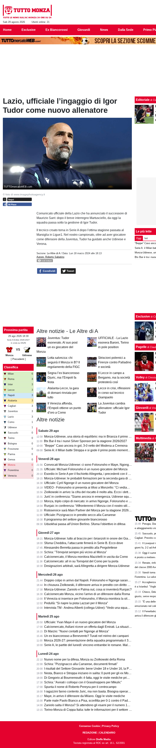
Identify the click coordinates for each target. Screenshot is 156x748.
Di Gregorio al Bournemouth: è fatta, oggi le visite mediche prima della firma (95, 677)
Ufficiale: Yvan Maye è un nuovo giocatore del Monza (80, 622)
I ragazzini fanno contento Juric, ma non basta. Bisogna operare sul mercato (95, 691)
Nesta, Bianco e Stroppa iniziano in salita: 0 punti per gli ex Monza (88, 673)
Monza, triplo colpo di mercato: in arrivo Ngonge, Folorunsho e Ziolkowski (93, 501)
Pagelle (141, 347)
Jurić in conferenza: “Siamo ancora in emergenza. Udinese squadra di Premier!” (97, 496)
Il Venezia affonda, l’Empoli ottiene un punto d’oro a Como (64, 408)
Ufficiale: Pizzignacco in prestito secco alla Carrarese (80, 514)
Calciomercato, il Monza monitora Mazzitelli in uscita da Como (86, 556)
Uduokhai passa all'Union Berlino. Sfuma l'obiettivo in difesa (84, 524)
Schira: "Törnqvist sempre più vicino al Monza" (75, 552)
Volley (140, 377)
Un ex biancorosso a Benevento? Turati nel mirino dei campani (86, 635)
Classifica (11, 367)
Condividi (48, 270)
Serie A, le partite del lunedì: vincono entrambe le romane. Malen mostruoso (95, 645)
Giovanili (142, 407)
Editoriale (143, 99)
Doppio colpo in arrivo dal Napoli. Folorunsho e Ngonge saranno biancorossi (96, 580)
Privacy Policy (110, 726)
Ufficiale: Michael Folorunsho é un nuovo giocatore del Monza (85, 469)
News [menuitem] (104, 29)
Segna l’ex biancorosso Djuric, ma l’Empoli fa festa (63, 377)
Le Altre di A (53, 253)
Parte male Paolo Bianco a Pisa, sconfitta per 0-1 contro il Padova (88, 700)
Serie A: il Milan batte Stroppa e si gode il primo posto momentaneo (89, 450)
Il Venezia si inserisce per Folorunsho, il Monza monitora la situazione (91, 598)
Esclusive (143, 316)
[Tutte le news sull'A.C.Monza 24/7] (27, 11)
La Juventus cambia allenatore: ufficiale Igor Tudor (114, 408)
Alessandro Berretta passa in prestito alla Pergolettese (80, 547)
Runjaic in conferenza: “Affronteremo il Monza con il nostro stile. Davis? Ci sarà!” (98, 505)
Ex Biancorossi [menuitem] (56, 29)
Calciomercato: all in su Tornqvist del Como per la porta (81, 561)
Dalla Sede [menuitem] (125, 29)
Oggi (138, 238)
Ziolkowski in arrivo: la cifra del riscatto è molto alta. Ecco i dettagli (88, 492)
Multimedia (143, 438)
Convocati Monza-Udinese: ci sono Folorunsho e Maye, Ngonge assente (93, 464)
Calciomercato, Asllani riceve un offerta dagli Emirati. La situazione (89, 626)
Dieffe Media (103, 739)
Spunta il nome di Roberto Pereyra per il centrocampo (80, 686)
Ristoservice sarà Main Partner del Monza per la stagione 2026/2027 (90, 510)
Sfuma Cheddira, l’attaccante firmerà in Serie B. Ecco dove (83, 543)
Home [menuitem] (7, 29)
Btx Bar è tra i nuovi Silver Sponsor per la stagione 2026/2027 (85, 441)
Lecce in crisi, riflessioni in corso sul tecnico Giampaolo (114, 393)
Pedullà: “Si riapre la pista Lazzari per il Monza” (76, 603)
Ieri (146, 238)
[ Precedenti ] (18, 359)
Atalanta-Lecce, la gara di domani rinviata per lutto (63, 393)
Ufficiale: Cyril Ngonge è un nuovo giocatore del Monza (81, 483)
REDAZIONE (90, 732)
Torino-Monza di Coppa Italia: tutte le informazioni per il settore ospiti (90, 709)
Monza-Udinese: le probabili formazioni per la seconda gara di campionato (94, 478)
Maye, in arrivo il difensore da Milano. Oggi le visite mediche (84, 696)
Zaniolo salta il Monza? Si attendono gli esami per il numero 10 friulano (92, 705)
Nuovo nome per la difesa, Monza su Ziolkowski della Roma (84, 659)
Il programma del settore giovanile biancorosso (75, 519)
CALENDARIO (107, 732)
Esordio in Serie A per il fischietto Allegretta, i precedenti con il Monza (90, 473)
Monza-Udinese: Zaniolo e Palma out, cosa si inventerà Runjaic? (88, 589)
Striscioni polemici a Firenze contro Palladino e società (114, 362)
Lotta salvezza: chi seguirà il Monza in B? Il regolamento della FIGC (64, 362)
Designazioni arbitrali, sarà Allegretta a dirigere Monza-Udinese (87, 565)
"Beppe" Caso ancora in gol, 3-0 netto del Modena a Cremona (85, 445)
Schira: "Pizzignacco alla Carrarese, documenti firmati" (81, 664)
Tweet (70, 270)
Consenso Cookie (89, 726)
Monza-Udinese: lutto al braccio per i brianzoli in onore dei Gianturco (90, 538)
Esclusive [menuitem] (28, 29)
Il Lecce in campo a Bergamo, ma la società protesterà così (114, 377)
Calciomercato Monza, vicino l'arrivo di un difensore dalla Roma (87, 594)
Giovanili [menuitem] (83, 29)
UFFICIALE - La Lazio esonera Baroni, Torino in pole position (113, 342)
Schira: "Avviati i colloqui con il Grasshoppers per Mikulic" (83, 682)
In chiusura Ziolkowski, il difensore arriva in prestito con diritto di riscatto (92, 584)
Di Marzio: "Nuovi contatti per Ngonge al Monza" (76, 631)
